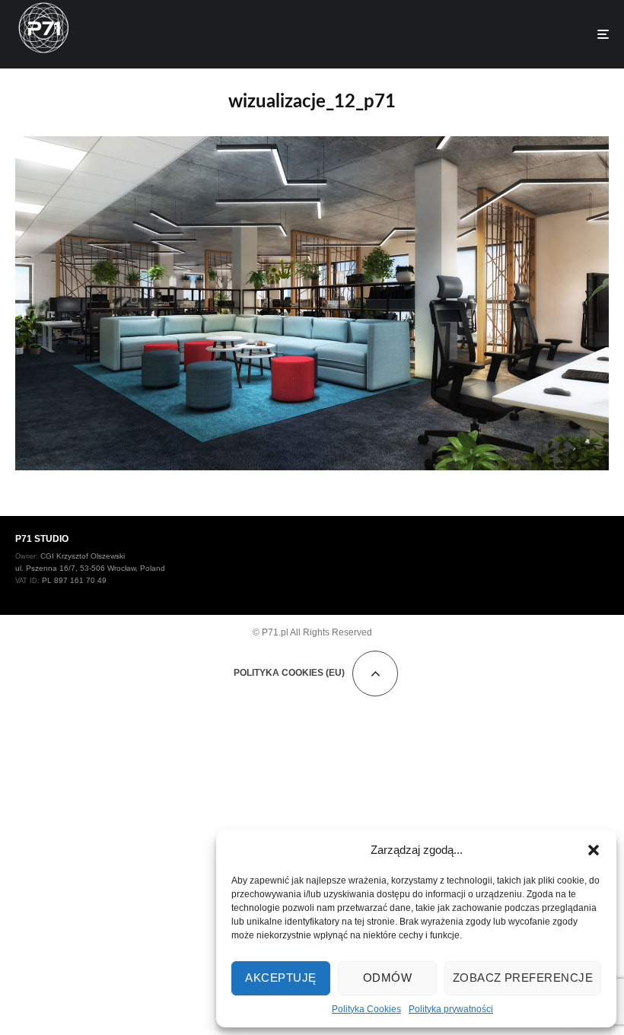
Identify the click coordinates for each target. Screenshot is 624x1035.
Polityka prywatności (451, 1009)
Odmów (387, 977)
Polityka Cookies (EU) (289, 672)
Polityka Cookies (366, 1009)
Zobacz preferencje (523, 977)
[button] (593, 850)
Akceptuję (280, 977)
